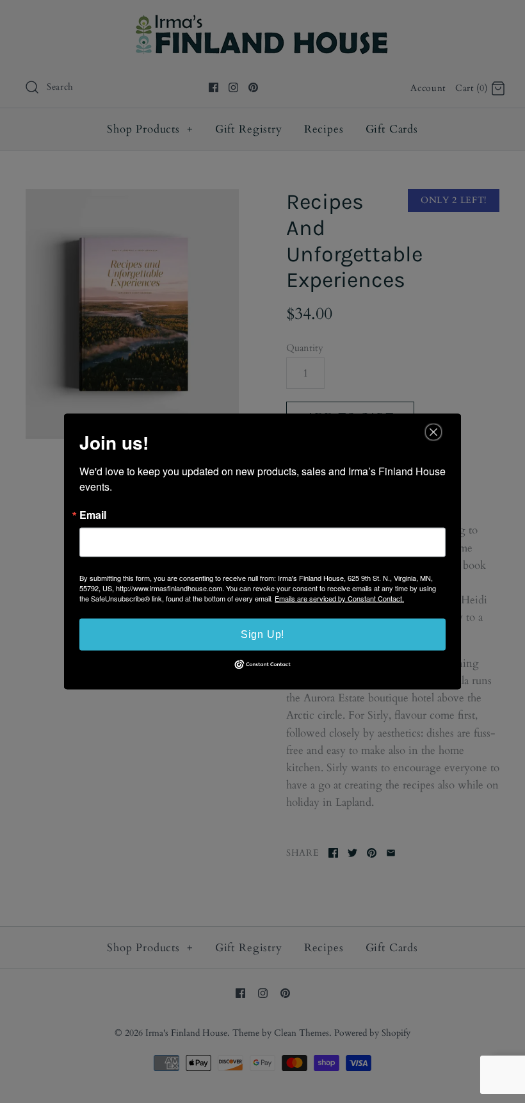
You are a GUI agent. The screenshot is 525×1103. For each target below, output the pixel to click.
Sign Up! (262, 634)
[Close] (433, 432)
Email (92, 515)
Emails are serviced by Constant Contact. (339, 598)
